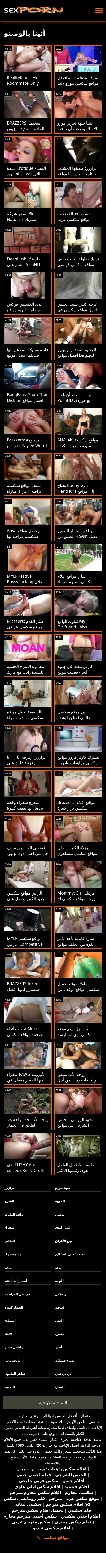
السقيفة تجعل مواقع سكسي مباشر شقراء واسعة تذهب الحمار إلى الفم (26, 720)
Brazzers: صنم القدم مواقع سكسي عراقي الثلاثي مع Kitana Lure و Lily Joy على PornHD (27, 629)
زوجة (8, 1267)
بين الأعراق (63, 1241)
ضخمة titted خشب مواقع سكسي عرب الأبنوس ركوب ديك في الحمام (76, 222)
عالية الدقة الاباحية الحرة (81, 1439)
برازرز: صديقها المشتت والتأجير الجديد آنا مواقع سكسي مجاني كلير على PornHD (77, 176)
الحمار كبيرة (14, 1307)
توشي (60, 1214)
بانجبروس (12, 1360)
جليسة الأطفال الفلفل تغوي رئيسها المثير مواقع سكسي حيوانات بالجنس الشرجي (76, 1173)
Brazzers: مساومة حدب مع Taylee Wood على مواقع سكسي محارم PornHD (27, 448)
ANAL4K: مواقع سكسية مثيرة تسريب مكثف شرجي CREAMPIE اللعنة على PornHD (77, 448)
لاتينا (8, 1334)
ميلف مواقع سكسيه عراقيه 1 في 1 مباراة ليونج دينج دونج (25, 491)
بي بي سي (63, 1373)
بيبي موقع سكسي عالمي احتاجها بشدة (74, 714)
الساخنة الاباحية (53, 1402)
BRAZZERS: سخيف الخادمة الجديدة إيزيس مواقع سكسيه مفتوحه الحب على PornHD (25, 131)
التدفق (60, 1307)
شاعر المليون (15, 1373)
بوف (58, 1267)
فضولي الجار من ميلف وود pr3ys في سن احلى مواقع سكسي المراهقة (27, 853)
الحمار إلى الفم (16, 1280)
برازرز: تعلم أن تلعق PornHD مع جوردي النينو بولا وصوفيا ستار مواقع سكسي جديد (75, 403)
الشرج (9, 1201)
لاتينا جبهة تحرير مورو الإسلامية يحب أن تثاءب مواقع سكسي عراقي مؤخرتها (77, 131)
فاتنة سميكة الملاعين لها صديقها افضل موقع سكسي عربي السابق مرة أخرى (27, 358)
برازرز (9, 1187)
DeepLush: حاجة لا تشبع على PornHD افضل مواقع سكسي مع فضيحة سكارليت (27, 267)
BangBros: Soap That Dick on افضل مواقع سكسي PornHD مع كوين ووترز (27, 403)
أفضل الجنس (66, 1415)
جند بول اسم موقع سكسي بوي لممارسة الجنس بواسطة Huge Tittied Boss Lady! (75, 1037)
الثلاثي (10, 1241)
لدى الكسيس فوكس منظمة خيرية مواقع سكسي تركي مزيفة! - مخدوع (25, 312)
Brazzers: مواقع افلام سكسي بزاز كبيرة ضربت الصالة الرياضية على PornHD (76, 810)
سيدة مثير (38, 1439)
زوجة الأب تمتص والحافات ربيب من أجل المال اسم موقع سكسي (77, 1079)
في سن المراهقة (18, 1294)
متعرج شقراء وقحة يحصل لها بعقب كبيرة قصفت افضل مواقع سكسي (25, 810)
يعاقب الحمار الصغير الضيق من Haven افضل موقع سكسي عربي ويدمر (78, 539)
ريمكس (60, 1294)
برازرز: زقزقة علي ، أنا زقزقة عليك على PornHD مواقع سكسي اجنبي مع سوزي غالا (27, 765)
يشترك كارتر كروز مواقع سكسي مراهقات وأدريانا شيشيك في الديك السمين (78, 765)
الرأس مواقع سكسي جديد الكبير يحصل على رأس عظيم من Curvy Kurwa (26, 901)
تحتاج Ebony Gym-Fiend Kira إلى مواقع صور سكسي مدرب (75, 491)
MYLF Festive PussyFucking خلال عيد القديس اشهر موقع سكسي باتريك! (26, 584)
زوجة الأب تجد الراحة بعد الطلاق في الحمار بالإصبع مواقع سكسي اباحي (28, 1128)
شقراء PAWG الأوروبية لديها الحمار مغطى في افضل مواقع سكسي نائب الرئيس (26, 1082)
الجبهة (60, 1201)
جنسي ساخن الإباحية (81, 1421)
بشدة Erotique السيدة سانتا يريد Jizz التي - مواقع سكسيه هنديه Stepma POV (26, 176)
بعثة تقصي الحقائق (70, 1254)
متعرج (59, 1334)
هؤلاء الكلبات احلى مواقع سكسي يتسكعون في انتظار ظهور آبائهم (77, 853)
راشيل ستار (14, 1347)
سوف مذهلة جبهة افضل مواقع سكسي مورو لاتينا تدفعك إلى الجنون (78, 83)
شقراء (9, 1227)
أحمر (58, 1347)
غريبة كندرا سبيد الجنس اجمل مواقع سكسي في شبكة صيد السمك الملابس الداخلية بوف (77, 312)
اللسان (60, 1387)
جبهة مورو (63, 1187)
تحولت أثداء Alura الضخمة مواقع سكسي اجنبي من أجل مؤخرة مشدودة (26, 1037)
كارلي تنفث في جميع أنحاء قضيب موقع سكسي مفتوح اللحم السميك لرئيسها (75, 675)
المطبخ (10, 1320)
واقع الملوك (14, 1214)
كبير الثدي (62, 1227)
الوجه (59, 1280)
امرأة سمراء (13, 1254)
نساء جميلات (64, 1360)
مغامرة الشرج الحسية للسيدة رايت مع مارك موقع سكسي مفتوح (25, 672)
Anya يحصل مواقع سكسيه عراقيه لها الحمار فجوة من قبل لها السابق (27, 539)
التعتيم (10, 1387)
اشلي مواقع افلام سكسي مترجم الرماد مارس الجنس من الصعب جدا (75, 584)
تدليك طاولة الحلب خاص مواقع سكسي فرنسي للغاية (78, 264)
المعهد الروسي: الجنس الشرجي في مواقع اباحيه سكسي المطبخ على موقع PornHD (76, 1128)
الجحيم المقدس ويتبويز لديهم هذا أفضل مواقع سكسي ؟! (76, 355)
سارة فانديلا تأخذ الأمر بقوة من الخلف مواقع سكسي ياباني (75, 944)
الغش (59, 1320)
